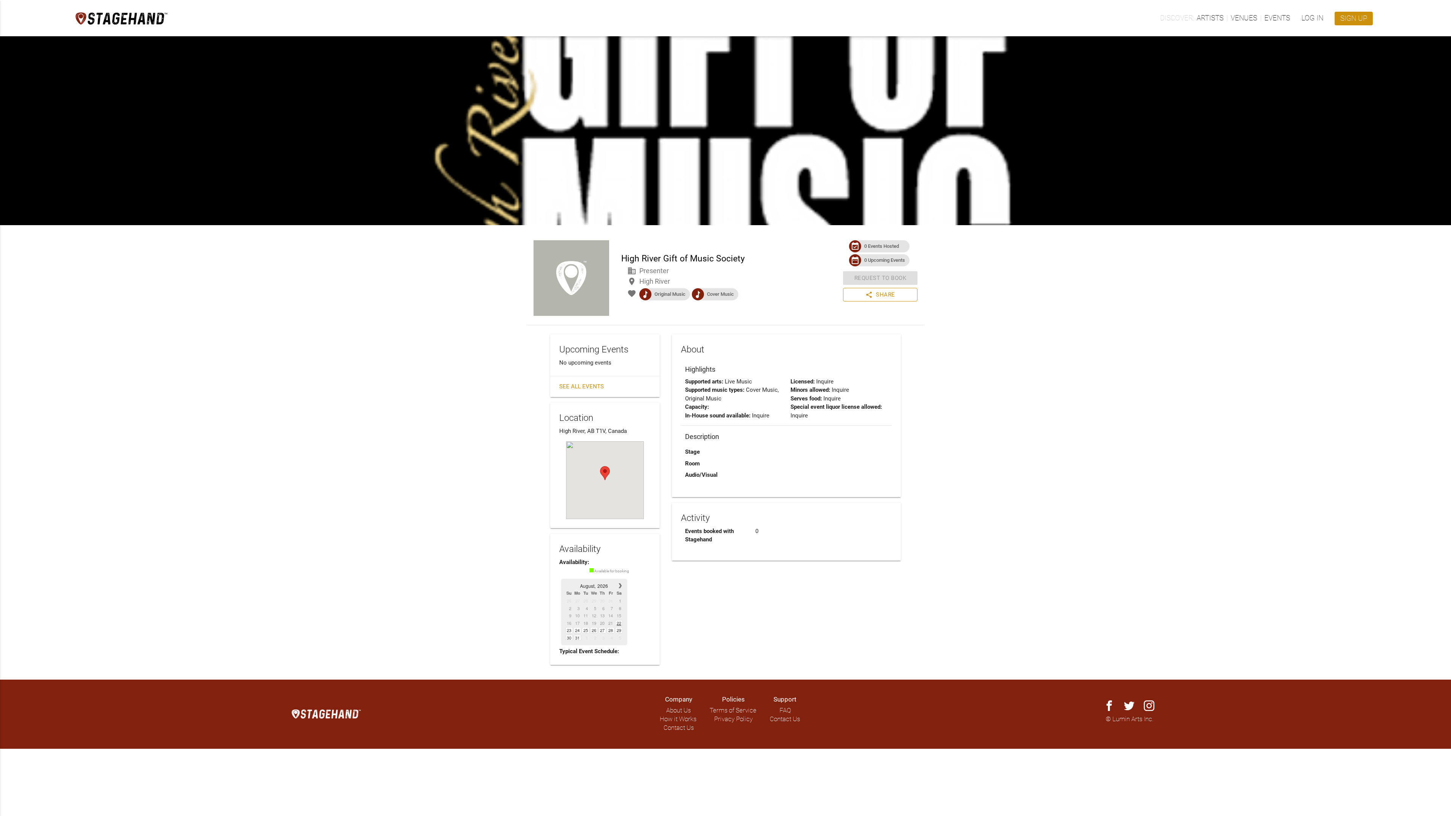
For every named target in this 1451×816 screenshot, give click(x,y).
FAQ (785, 710)
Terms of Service (733, 710)
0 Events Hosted (881, 246)
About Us (678, 710)
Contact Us (679, 727)
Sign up (1353, 18)
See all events (581, 386)
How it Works (678, 719)
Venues (1244, 18)
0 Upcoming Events (884, 260)
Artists (1210, 18)
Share (880, 294)
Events (1277, 18)
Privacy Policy (733, 719)
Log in (1312, 18)
